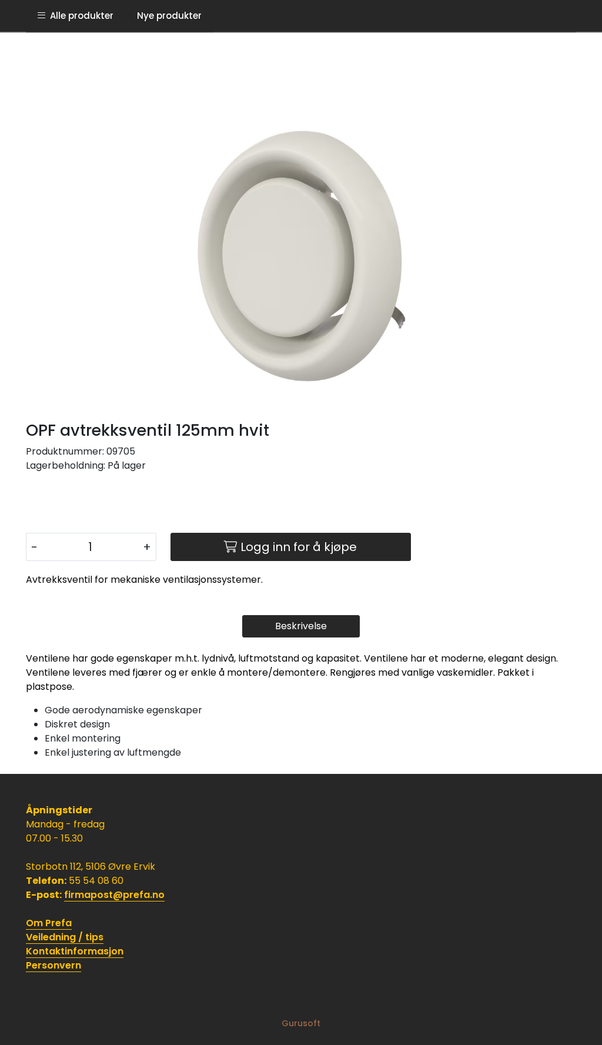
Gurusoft (301, 1023)
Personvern (53, 965)
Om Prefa (49, 923)
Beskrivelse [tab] (301, 626)
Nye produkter (169, 15)
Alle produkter (79, 15)
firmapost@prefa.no (114, 895)
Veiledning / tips (64, 937)
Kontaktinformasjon (74, 951)
